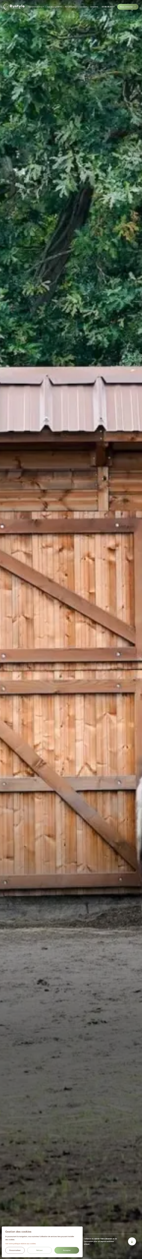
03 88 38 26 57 (108, 6)
